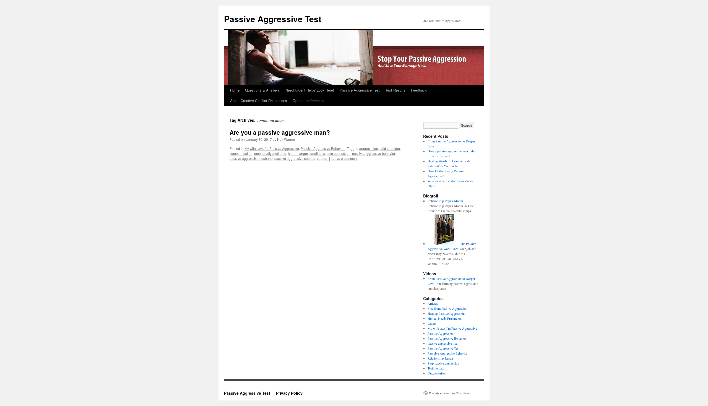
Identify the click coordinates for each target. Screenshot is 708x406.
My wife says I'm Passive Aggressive (271, 148)
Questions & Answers (262, 90)
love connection (338, 153)
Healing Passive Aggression (446, 313)
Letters (432, 323)
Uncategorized (437, 373)
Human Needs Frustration (445, 318)
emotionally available (270, 153)
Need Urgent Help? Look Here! (309, 90)
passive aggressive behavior (373, 153)
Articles (433, 303)
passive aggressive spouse (294, 158)
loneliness (317, 153)
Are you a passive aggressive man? (280, 132)
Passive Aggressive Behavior (323, 148)
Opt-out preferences (308, 100)
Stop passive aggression (443, 363)
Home (235, 90)
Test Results (395, 90)
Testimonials (436, 368)
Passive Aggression (441, 333)
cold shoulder (390, 148)
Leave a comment (344, 158)
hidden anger (298, 153)
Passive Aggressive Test (272, 19)
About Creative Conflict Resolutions (258, 100)
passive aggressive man (443, 343)
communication (241, 153)
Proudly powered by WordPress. (450, 393)
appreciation (368, 148)
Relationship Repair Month (445, 201)
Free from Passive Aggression (447, 308)
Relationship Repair (440, 358)
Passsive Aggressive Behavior (447, 353)
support (322, 158)
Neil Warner (286, 139)
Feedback (419, 90)
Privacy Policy (289, 393)
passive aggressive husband (251, 158)
